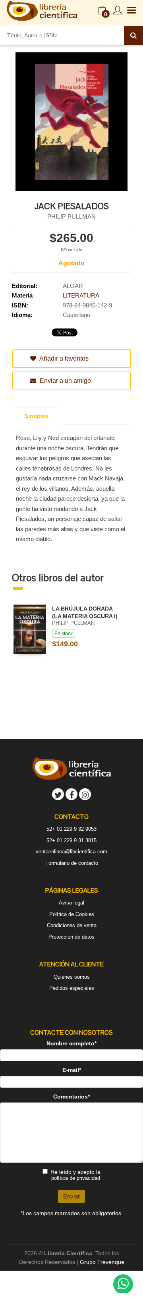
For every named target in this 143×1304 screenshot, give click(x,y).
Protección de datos (71, 937)
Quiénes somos (72, 977)
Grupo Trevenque (102, 1262)
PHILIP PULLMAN (71, 216)
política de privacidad (75, 1178)
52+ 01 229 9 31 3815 (71, 840)
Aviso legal (71, 903)
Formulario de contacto (71, 863)
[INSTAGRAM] (85, 794)
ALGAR (73, 285)
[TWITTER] (58, 794)
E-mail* (71, 1070)
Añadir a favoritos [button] (63, 358)
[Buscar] (133, 35)
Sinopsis (36, 416)
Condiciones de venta (72, 925)
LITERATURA (81, 295)
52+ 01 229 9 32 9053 (71, 829)
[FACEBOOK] (71, 794)
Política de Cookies (71, 914)
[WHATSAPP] (123, 1284)
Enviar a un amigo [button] (64, 380)
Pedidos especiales (71, 988)
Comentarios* (71, 1096)
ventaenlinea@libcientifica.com (71, 852)
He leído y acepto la (75, 1175)
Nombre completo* (71, 1043)
